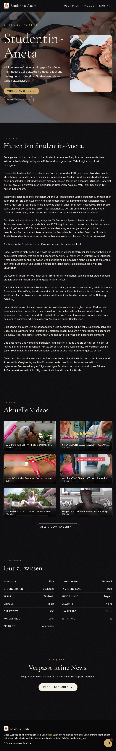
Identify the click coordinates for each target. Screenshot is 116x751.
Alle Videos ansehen (58, 526)
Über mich (71, 5)
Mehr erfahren (18, 99)
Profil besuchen (58, 687)
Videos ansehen (21, 91)
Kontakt (105, 5)
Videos (89, 5)
